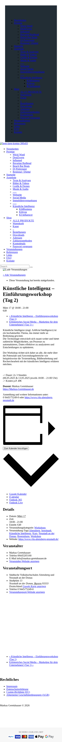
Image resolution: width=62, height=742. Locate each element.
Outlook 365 (15, 499)
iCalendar (14, 497)
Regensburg (23, 536)
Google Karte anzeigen (34, 586)
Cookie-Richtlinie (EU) (18, 692)
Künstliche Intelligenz (20, 533)
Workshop (36, 536)
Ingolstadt (46, 530)
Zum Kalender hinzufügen (16, 448)
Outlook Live (16, 502)
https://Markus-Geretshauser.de (18, 389)
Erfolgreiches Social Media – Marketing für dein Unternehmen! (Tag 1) (33, 323)
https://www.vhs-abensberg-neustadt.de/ (38, 539)
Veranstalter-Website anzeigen (24, 561)
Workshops (40, 527)
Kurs (34, 533)
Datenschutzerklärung (17, 689)
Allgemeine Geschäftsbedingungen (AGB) (27, 695)
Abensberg (34, 530)
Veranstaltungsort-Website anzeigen (27, 592)
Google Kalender (18, 494)
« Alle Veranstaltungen (14, 275)
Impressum (11, 686)
